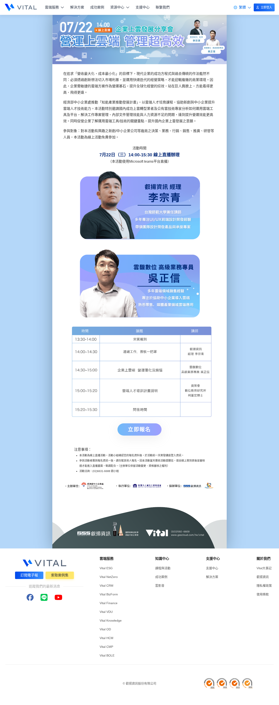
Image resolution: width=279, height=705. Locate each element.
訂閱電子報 (29, 575)
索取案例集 (59, 575)
